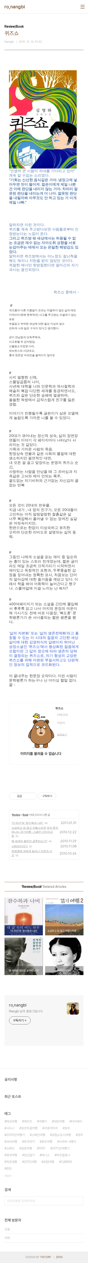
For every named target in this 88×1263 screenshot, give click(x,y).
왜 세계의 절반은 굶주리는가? (29, 841)
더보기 (8, 1175)
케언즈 (28, 1121)
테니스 (46, 1155)
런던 (9, 1168)
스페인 (10, 1148)
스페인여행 (38, 1135)
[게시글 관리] (32, 796)
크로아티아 (51, 1128)
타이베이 (76, 1121)
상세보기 (62, 734)
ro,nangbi (15, 6)
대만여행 (59, 1121)
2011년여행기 (60, 1148)
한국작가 (29, 1141)
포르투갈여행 (29, 1128)
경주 (80, 1135)
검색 (79, 1201)
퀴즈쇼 (59, 708)
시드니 (10, 1128)
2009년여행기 (15, 1135)
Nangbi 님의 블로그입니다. (26, 1011)
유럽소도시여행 (61, 1135)
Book (25, 814)
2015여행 (30, 1162)
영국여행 (11, 1155)
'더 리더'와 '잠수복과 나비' (27, 822)
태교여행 (11, 1121)
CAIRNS (66, 1162)
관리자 (59, 1257)
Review (16, 814)
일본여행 (26, 1148)
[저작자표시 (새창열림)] (58, 796)
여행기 (43, 1121)
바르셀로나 (63, 1155)
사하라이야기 (20, 846)
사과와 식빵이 (67, 1141)
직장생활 (11, 1162)
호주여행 (47, 1141)
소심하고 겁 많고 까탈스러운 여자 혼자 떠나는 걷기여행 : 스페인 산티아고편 (35, 832)
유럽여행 (48, 1162)
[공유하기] (26, 796)
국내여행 (11, 1141)
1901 (42, 1148)
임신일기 (29, 1155)
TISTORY (45, 1257)
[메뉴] (82, 6)
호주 (67, 1128)
